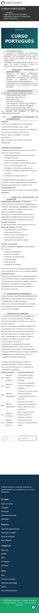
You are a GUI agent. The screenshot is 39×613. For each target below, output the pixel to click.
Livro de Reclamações (9, 590)
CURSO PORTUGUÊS (10, 18)
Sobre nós (4, 550)
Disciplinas (9, 12)
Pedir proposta (6, 540)
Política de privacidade (9, 583)
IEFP (3, 558)
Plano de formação (8, 536)
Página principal (2, 13)
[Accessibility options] (33, 607)
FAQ (2, 575)
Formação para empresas (10, 529)
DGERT (4, 554)
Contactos (4, 565)
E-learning (4, 507)
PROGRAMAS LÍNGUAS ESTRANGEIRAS (17, 16)
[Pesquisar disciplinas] (33, 438)
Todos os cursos (7, 504)
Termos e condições (8, 579)
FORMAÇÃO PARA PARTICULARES (15, 14)
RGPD (3, 587)
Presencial (5, 511)
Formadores (5, 562)
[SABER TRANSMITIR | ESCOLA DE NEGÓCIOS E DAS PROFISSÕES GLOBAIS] (11, 3)
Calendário (5, 519)
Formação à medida (8, 533)
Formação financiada (8, 515)
